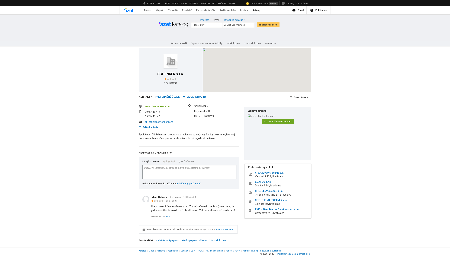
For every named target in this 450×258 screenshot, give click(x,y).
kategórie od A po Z (234, 19)
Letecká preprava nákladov (194, 240)
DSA (200, 251)
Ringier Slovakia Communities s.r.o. (293, 254)
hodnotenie (170, 83)
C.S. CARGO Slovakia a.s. (269, 172)
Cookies (184, 251)
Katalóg (142, 251)
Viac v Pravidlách (224, 229)
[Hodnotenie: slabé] (158, 201)
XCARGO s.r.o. (263, 181)
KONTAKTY (145, 96)
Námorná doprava (217, 240)
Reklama (161, 251)
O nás (151, 251)
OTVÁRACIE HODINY (194, 96)
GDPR (193, 251)
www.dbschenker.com (158, 106)
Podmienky (173, 251)
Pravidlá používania (214, 251)
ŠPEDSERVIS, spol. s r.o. (269, 191)
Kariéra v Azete (233, 251)
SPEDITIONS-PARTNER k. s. (271, 200)
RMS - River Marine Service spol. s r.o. (277, 209)
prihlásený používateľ (188, 183)
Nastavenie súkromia (270, 251)
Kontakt (250, 251)
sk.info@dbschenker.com (159, 121)
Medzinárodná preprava (167, 240)
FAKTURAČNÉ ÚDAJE (167, 96)
